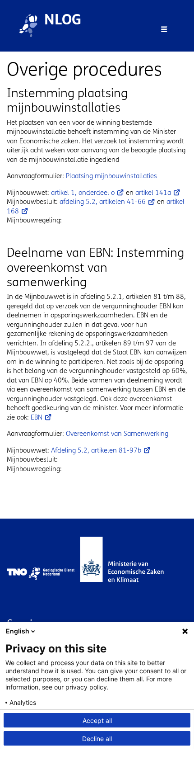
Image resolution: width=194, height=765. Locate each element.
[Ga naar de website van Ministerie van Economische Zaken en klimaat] (130, 573)
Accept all (97, 720)
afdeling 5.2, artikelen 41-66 (103, 202)
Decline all (97, 738)
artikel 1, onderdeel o (83, 193)
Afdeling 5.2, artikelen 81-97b (96, 450)
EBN (36, 417)
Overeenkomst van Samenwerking (117, 434)
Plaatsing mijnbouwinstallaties (111, 176)
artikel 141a (153, 193)
